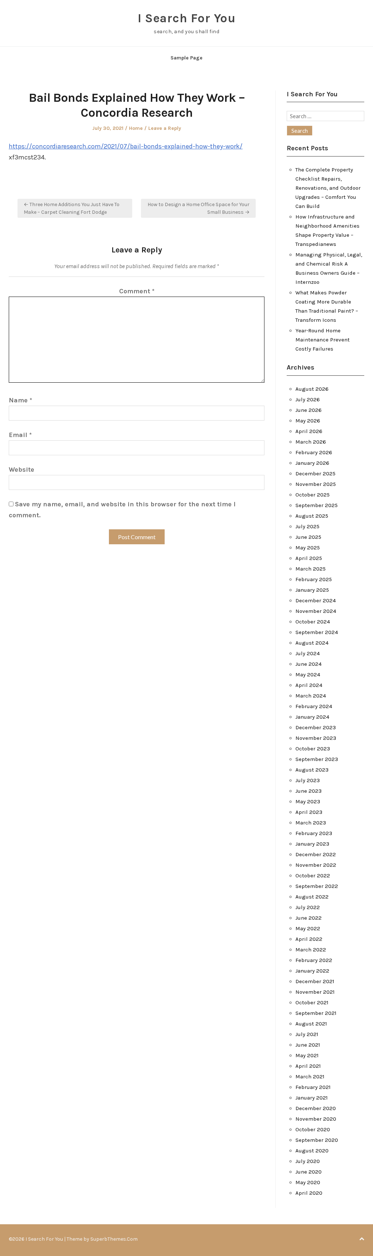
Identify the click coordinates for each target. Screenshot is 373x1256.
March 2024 (310, 695)
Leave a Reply (164, 128)
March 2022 (310, 949)
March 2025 (310, 568)
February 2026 (313, 452)
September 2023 (316, 759)
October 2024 (312, 621)
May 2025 (307, 547)
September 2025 (316, 505)
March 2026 (310, 441)
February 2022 (313, 960)
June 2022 (308, 918)
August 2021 (311, 1023)
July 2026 (307, 399)
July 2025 (307, 526)
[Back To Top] (361, 1239)
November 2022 (315, 865)
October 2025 (312, 494)
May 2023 (307, 801)
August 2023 (312, 769)
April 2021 (308, 1066)
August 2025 (311, 516)
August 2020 (312, 1150)
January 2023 (312, 843)
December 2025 (315, 473)
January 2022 (312, 970)
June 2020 (308, 1171)
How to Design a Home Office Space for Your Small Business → (199, 208)
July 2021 (306, 1034)
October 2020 (312, 1129)
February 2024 (313, 706)
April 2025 (308, 558)
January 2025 (312, 590)
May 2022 (307, 928)
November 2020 (315, 1119)
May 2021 (307, 1055)
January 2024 (312, 717)
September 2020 (316, 1140)
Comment (136, 291)
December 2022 (315, 854)
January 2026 (312, 463)
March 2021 (310, 1076)
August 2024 (312, 642)
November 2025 (315, 484)
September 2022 (316, 886)
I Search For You (186, 18)
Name (20, 400)
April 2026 (308, 431)
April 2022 (308, 939)
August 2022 (312, 896)
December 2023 (315, 727)
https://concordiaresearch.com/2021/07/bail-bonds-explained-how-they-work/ (126, 146)
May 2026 (307, 420)
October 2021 (312, 1002)
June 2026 (308, 410)
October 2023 (312, 748)
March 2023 (310, 822)
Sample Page (186, 58)
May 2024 (307, 674)
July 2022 (307, 907)
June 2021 (307, 1044)
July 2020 (307, 1161)
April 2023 (308, 812)
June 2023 (308, 791)
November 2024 (315, 611)
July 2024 (307, 653)
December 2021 (314, 981)
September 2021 (316, 1013)
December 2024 (315, 600)
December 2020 (315, 1108)
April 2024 (308, 685)
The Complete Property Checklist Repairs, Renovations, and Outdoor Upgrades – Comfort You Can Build (328, 187)
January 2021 (311, 1097)
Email (20, 435)
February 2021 (313, 1087)
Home (136, 128)
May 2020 (307, 1182)
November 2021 (315, 992)
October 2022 (312, 875)
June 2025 (308, 537)
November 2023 (315, 738)
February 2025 (313, 579)
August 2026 (312, 389)
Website (21, 469)
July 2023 (307, 780)
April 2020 (308, 1193)
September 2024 (316, 632)
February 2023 (313, 833)
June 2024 (308, 664)
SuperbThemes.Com (114, 1239)
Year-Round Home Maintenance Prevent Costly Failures (322, 339)
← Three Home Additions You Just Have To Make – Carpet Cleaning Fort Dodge (71, 208)
